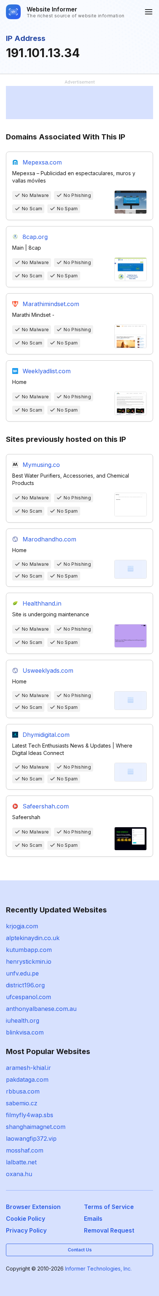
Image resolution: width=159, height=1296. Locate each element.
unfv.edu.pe (22, 973)
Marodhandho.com (49, 539)
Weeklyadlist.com (47, 371)
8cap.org (35, 236)
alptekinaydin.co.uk (33, 938)
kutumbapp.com (29, 949)
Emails (93, 1218)
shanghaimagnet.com (35, 1126)
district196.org (25, 985)
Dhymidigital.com (46, 734)
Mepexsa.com (42, 162)
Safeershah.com (46, 806)
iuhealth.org (22, 1020)
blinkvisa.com (25, 1032)
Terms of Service (109, 1206)
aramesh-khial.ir (28, 1067)
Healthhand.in (42, 603)
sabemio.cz (21, 1103)
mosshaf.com (24, 1150)
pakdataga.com (27, 1079)
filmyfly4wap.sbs (29, 1115)
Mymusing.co (41, 464)
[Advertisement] (79, 102)
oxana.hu (19, 1174)
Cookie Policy (25, 1218)
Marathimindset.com (51, 304)
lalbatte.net (21, 1162)
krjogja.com (22, 926)
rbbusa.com (23, 1091)
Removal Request (109, 1230)
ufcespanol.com (28, 997)
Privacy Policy (26, 1230)
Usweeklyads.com (48, 670)
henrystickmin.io (28, 961)
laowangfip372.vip (31, 1138)
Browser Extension (33, 1206)
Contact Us (80, 1249)
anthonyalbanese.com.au (41, 1008)
